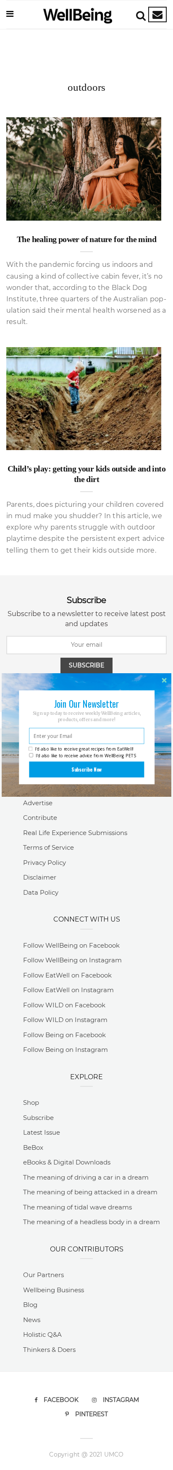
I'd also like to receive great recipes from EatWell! (84, 749)
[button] (86, 703)
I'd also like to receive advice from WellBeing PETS (86, 756)
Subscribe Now (86, 769)
